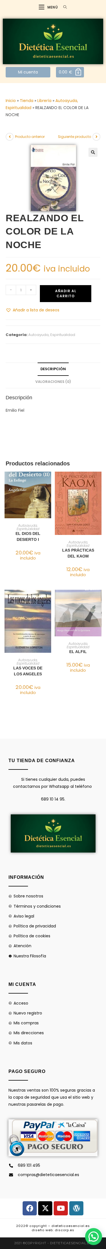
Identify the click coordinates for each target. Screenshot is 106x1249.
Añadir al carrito (65, 293)
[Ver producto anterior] (10, 137)
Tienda (26, 100)
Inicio (11, 100)
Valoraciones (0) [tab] (53, 381)
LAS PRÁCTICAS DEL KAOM (78, 553)
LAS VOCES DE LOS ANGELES (27, 671)
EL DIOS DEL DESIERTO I (28, 536)
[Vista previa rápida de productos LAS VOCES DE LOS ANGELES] (48, 599)
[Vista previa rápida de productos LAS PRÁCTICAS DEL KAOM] (98, 481)
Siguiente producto (74, 136)
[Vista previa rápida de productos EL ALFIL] (98, 599)
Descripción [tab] (53, 369)
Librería (44, 100)
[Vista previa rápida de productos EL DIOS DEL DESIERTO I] (48, 481)
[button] (93, 152)
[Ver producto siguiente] (96, 137)
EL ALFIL (78, 651)
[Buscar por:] (63, 7)
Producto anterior (30, 136)
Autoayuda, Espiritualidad (51, 334)
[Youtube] (61, 1208)
